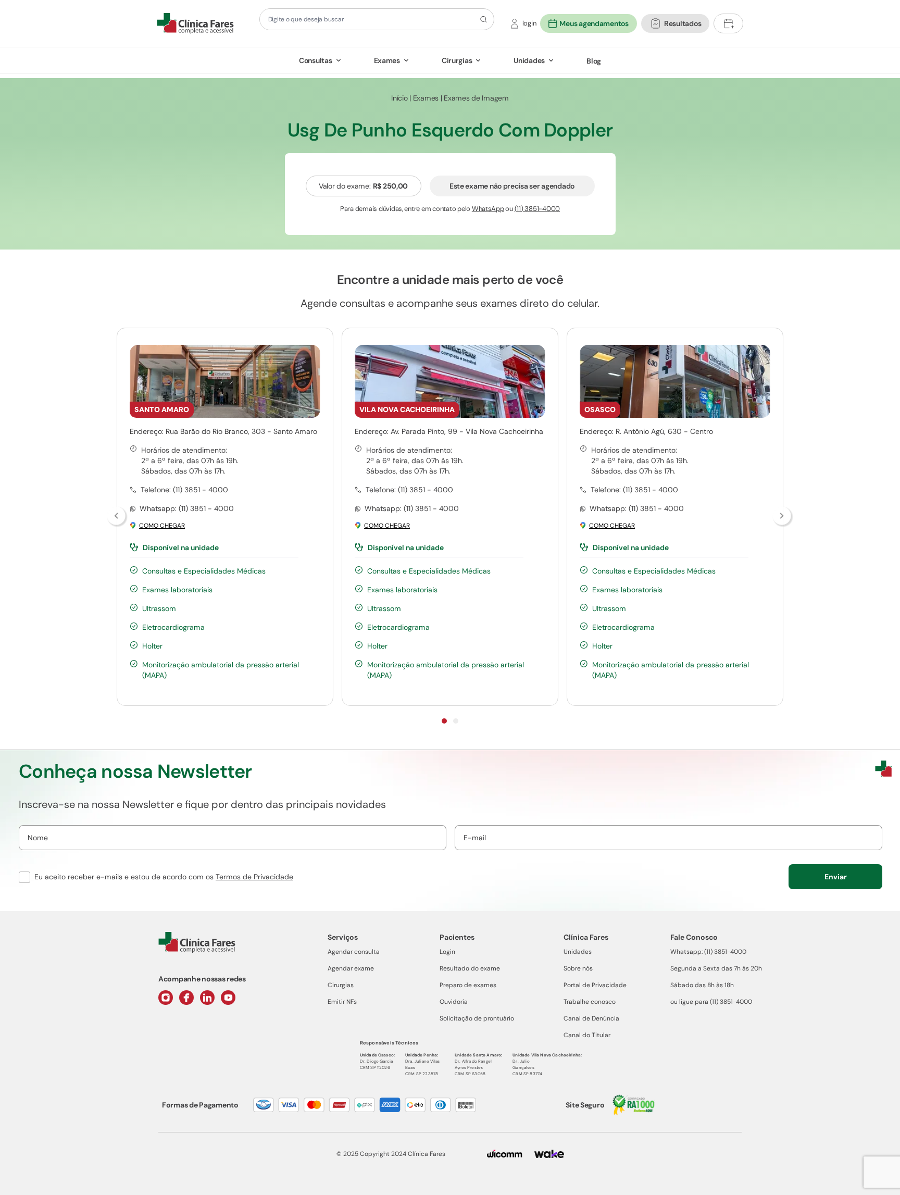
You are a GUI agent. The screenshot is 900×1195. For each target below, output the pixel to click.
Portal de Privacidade (595, 985)
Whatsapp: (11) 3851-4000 (708, 952)
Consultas (315, 60)
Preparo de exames (468, 985)
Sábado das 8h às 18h (702, 985)
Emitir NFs (342, 1002)
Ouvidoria (454, 1002)
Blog (593, 61)
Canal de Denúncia (591, 1018)
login (529, 23)
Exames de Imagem (476, 98)
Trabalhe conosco (590, 1002)
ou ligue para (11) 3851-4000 (711, 1002)
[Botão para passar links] (783, 517)
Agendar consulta (354, 952)
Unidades (529, 60)
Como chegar (162, 526)
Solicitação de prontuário (477, 1018)
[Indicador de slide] (444, 721)
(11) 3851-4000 (537, 208)
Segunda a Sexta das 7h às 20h (716, 968)
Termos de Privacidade (254, 876)
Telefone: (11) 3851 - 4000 (184, 489)
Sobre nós (578, 968)
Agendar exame (351, 968)
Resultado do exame (470, 968)
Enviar (835, 876)
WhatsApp (488, 208)
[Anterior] (117, 517)
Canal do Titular (587, 1035)
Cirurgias (457, 60)
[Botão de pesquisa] (482, 19)
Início (399, 98)
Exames (387, 60)
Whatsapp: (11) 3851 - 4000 (187, 508)
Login (447, 952)
